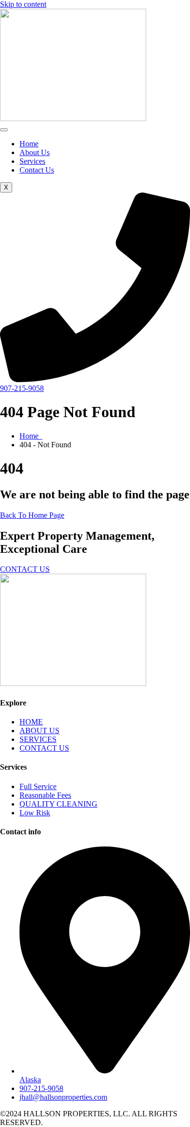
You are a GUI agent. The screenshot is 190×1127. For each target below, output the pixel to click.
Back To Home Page (32, 515)
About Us (34, 152)
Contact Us (36, 170)
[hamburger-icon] (4, 129)
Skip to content (23, 4)
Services (32, 161)
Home (28, 144)
